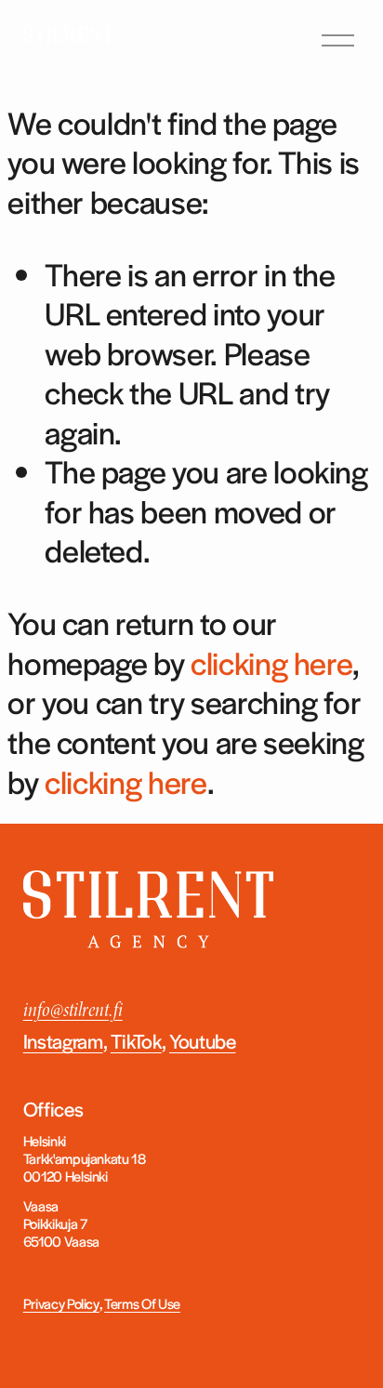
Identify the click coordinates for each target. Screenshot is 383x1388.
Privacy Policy (61, 1303)
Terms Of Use (142, 1303)
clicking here (271, 662)
